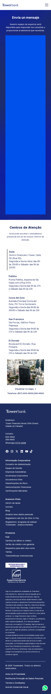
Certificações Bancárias (16, 491)
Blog (7, 510)
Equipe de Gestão (13, 468)
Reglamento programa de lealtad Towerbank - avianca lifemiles (21, 523)
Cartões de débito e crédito (18, 540)
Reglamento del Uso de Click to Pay (22, 518)
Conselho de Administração (18, 464)
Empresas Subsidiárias (15, 472)
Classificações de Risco (16, 483)
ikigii (7, 537)
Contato (9, 507)
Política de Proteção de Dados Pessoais (24, 678)
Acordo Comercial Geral (16, 687)
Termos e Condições (15, 683)
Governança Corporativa (16, 475)
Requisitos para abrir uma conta (20, 548)
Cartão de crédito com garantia (19, 544)
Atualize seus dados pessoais (19, 514)
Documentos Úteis (13, 479)
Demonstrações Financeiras (18, 487)
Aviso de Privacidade (15, 674)
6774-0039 (20, 443)
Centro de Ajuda (12, 503)
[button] (46, 5)
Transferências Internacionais (19, 556)
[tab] (25, 259)
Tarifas (8, 552)
